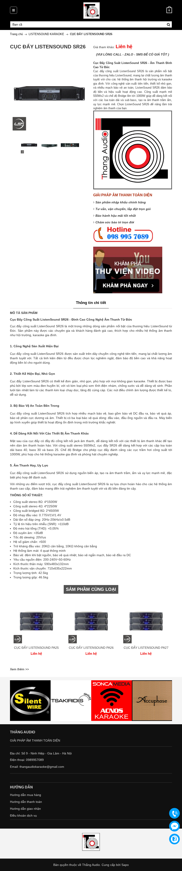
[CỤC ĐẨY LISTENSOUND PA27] (146, 620)
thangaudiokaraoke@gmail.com (42, 766)
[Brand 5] (152, 700)
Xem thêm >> (19, 669)
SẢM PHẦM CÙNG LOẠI (91, 589)
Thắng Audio (91, 865)
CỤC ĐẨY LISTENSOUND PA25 (36, 647)
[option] (29, 145)
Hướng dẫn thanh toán (26, 802)
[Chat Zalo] (174, 839)
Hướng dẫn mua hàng (25, 795)
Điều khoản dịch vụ (23, 815)
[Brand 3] (71, 700)
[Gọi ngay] (174, 813)
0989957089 (35, 760)
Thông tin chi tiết (91, 303)
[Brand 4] (111, 700)
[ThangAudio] (91, 10)
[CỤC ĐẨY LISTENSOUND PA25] (36, 620)
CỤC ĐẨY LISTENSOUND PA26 (91, 647)
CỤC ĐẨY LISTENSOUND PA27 (146, 647)
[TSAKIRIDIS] (30, 700)
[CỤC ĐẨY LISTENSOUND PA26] (91, 620)
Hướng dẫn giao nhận (25, 808)
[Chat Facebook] (174, 826)
